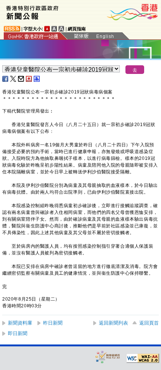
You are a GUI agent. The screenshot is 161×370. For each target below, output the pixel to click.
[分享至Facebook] (5, 79)
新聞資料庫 (20, 323)
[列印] (37, 79)
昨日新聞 (53, 323)
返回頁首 (149, 323)
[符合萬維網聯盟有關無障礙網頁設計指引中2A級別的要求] (142, 358)
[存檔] (29, 79)
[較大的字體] (54, 29)
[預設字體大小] (47, 29)
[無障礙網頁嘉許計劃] (107, 356)
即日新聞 (17, 333)
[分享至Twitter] (13, 79)
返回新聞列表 (113, 323)
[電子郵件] (21, 79)
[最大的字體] (61, 29)
